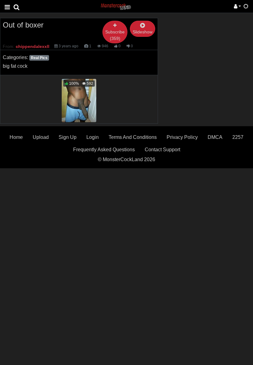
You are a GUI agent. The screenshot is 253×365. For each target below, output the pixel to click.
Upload (41, 137)
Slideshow (142, 31)
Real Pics (39, 58)
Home (16, 137)
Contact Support (162, 149)
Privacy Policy (182, 137)
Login (92, 137)
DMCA (215, 137)
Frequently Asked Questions (104, 149)
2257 (237, 137)
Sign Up (68, 137)
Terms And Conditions (133, 137)
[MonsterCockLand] (115, 6)
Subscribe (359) (115, 35)
